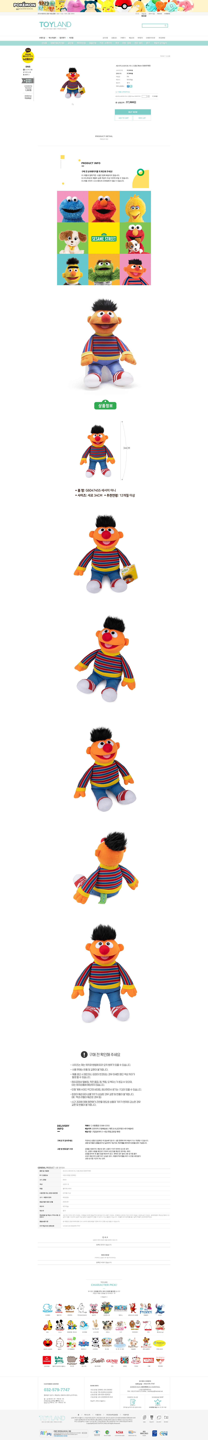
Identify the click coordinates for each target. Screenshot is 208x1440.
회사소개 (87, 1415)
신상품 (168, 56)
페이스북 (28, 72)
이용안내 (98, 1415)
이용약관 (126, 1415)
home (162, 56)
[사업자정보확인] (126, 1420)
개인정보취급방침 (112, 1415)
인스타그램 (28, 69)
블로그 (27, 74)
